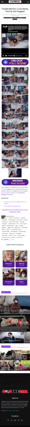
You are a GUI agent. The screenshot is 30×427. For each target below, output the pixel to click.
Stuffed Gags (23, 17)
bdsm (6, 217)
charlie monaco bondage (13, 221)
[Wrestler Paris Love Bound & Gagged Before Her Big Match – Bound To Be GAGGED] (15, 304)
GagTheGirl (6, 239)
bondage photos (16, 217)
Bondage (7, 14)
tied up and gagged (21, 235)
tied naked (10, 235)
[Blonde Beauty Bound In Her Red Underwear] (15, 323)
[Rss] (22, 420)
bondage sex (23, 217)
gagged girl (21, 225)
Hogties (13, 17)
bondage (10, 217)
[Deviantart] (11, 420)
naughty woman (12, 233)
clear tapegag (21, 221)
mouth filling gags (14, 231)
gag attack (4, 225)
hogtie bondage (24, 227)
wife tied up (13, 237)
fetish (18, 223)
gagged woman (10, 227)
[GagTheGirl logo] (15, 391)
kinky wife (8, 229)
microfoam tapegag (5, 231)
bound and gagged (11, 219)
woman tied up (19, 237)
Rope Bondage (18, 17)
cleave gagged (4, 223)
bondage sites (4, 219)
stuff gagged (6, 192)
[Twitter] (8, 420)
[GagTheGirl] (2, 239)
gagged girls (4, 227)
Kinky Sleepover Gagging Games (12, 206)
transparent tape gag (6, 237)
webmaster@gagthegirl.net (13, 410)
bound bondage (19, 219)
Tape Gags (15, 19)
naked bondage (5, 233)
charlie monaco (5, 221)
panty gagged (18, 233)
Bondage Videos (13, 14)
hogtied (3, 229)
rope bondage (4, 235)
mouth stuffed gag (21, 231)
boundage (26, 219)
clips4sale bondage (11, 223)
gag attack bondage (10, 225)
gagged (16, 225)
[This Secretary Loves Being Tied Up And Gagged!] (12, 337)
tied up (3, 189)
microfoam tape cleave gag (16, 229)
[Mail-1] (15, 420)
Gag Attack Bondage (7, 17)
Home (3, 14)
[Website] (18, 420)
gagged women (17, 227)
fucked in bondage (23, 223)
